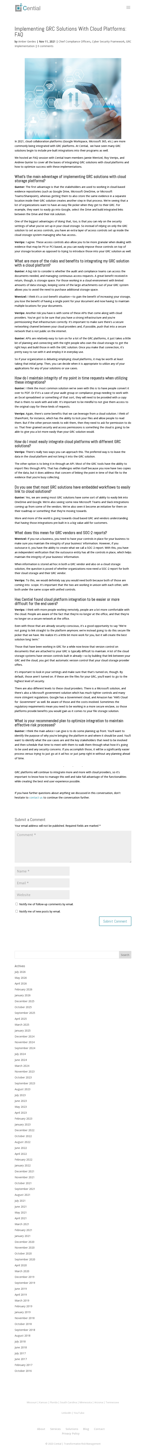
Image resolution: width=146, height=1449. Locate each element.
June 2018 (21, 1347)
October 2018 (23, 1324)
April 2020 (21, 1265)
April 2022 (21, 1154)
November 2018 (25, 1318)
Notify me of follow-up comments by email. (46, 904)
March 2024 (22, 1066)
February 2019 (23, 1306)
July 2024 (20, 1054)
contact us (36, 797)
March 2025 (22, 1024)
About (41, 1429)
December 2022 (24, 1130)
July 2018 (20, 1341)
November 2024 (25, 1042)
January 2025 (23, 1030)
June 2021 (21, 1206)
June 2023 (21, 1101)
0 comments (45, 46)
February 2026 (23, 989)
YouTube (79, 1413)
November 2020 (25, 1247)
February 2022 (23, 1159)
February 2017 (23, 1365)
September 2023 (25, 1083)
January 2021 (23, 1236)
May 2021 (21, 1212)
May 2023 (21, 1107)
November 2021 (25, 1177)
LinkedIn (66, 1413)
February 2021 (23, 1230)
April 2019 (21, 1294)
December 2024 (24, 1036)
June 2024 (21, 1060)
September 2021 (25, 1189)
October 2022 (23, 1136)
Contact (99, 1429)
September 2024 (25, 1048)
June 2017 (21, 1359)
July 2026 (20, 972)
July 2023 (20, 1095)
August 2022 (22, 1142)
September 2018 (25, 1330)
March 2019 (22, 1300)
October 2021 (23, 1183)
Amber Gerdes (27, 41)
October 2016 (23, 1371)
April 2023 (21, 1112)
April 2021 (21, 1218)
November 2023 (25, 1071)
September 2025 (25, 1013)
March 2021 (22, 1224)
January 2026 (23, 995)
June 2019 (21, 1288)
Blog (86, 1429)
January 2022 (23, 1165)
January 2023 (23, 1124)
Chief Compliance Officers (74, 41)
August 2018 (22, 1335)
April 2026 (21, 983)
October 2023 (23, 1077)
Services (55, 1429)
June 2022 (21, 1148)
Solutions (72, 1429)
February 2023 (23, 1118)
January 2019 (23, 1312)
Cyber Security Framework (108, 41)
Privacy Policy (71, 1433)
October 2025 (23, 1007)
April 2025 (21, 1018)
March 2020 (22, 1271)
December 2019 (24, 1277)
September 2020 (25, 1259)
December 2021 (24, 1171)
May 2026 (21, 978)
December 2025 (24, 1001)
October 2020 (23, 1253)
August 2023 (22, 1089)
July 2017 (20, 1353)
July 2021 (20, 1200)
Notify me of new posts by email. (39, 911)
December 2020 (24, 1242)
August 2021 (22, 1195)
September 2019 (25, 1283)
